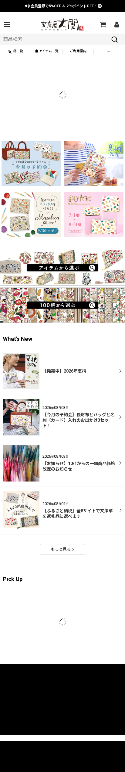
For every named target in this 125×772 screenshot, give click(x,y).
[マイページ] (116, 24)
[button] (7, 24)
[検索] (114, 39)
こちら (13, 764)
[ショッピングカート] (102, 24)
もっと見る (61, 549)
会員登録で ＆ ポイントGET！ (64, 6)
